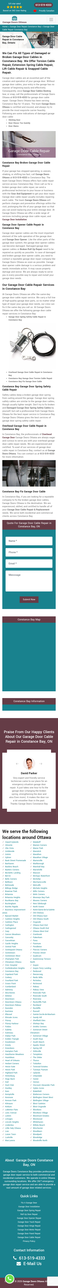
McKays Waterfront (41, 876)
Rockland (37, 1005)
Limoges (9, 1119)
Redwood (37, 971)
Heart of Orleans (12, 1060)
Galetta (8, 1029)
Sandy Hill (37, 1017)
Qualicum (37, 956)
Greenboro (9, 1048)
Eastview (9, 1011)
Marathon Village (40, 857)
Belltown (9, 882)
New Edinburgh (39, 903)
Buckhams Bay (11, 900)
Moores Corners (40, 900)
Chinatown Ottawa (13, 962)
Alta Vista (9, 848)
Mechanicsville (39, 882)
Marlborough (38, 863)
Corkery (8, 977)
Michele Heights (40, 888)
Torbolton (37, 1063)
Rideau (36, 986)
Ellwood (8, 1014)
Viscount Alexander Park (43, 1085)
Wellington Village (41, 1100)
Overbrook (37, 934)
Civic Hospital (11, 965)
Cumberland (10, 986)
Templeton (37, 1054)
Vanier (36, 1079)
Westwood (37, 1119)
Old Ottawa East (40, 916)
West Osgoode (39, 1106)
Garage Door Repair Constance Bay (25, 26)
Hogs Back (10, 1079)
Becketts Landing (12, 872)
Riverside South (40, 995)
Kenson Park (10, 1100)
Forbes (8, 1026)
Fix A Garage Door (29, 1202)
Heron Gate (10, 1066)
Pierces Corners (40, 949)
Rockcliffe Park (39, 1002)
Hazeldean (9, 1057)
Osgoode (37, 922)
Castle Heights (11, 943)
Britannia (9, 894)
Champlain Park (12, 959)
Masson (36, 872)
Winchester (38, 1128)
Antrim (8, 854)
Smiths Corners (40, 1026)
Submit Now (29, 599)
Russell (36, 1011)
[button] (20, 763)
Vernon (36, 1082)
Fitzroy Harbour (11, 1023)
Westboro (37, 1109)
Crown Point (10, 983)
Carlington (9, 925)
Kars (7, 1091)
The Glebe (37, 1057)
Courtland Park (11, 980)
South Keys (38, 1039)
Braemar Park (11, 891)
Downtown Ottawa (13, 1002)
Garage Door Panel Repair (29, 1233)
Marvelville (37, 869)
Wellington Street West (43, 1097)
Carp (7, 931)
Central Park (10, 946)
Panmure (37, 943)
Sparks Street (39, 1045)
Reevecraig (38, 974)
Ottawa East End (40, 925)
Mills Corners (39, 891)
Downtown (9, 999)
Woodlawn (37, 1131)
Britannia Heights (12, 897)
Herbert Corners (12, 1063)
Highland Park (11, 1072)
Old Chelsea (38, 912)
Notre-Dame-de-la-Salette (44, 909)
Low (7, 1131)
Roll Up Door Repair (29, 1214)
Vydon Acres (38, 1088)
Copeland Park (11, 974)
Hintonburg (10, 1075)
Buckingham (10, 903)
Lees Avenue (11, 1112)
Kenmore (9, 1097)
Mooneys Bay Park (41, 897)
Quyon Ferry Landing (42, 968)
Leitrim (8, 1115)
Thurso (36, 1060)
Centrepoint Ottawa (13, 949)
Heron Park (10, 1069)
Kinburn (8, 1106)
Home (5, 26)
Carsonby (9, 937)
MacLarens (10, 1140)
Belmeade (9, 885)
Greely (8, 1045)
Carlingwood (10, 928)
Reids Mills (38, 977)
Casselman (10, 940)
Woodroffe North (40, 1140)
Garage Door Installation (29, 1206)
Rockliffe (37, 1008)
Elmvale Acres (11, 1017)
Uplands (36, 1072)
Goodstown (10, 1042)
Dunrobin (9, 1008)
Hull (7, 1082)
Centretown (10, 952)
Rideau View (38, 989)
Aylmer (8, 857)
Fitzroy (8, 1020)
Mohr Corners (39, 894)
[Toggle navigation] (51, 19)
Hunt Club (9, 1085)
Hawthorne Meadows (14, 1054)
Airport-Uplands (12, 842)
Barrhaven (9, 863)
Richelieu (37, 980)
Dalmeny (9, 989)
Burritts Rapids (11, 906)
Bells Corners (11, 879)
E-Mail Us (32, 1264)
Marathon (37, 854)
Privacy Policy (29, 1241)
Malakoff (37, 842)
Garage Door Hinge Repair (29, 1225)
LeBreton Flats (11, 1109)
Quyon (36, 965)
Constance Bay (11, 971)
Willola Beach (39, 1125)
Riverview (37, 999)
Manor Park (38, 848)
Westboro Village (40, 1112)
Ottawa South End (41, 928)
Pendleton (37, 946)
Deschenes (10, 992)
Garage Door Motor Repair (29, 1229)
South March (38, 1042)
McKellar (37, 879)
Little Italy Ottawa (13, 1128)
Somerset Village (40, 1035)
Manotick (37, 851)
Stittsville (37, 1051)
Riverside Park (39, 992)
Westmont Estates (41, 1115)
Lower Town (10, 1134)
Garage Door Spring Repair (29, 1210)
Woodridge (37, 1137)
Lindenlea (9, 1125)
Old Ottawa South (41, 919)
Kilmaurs (9, 1103)
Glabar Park (10, 1035)
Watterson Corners (41, 1094)
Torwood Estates (40, 1066)
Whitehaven (38, 1122)
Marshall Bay (38, 866)
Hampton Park (11, 1051)
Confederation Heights (15, 968)
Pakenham (37, 937)
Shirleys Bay (38, 1023)
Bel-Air (8, 876)
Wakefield (37, 1091)
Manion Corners (40, 845)
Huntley (8, 1088)
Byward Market (11, 916)
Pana (35, 940)
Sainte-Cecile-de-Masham (44, 1014)
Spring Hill (37, 1048)
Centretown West (12, 956)
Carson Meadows (13, 934)
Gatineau (9, 1032)
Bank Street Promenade (15, 860)
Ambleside (9, 851)
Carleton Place (11, 922)
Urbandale (37, 1075)
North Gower (38, 906)
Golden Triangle (12, 1039)
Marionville (37, 860)
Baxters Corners (12, 869)
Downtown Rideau (13, 1005)
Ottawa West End (40, 931)
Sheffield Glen (39, 1020)
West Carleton (39, 1103)
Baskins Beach (11, 866)
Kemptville (9, 1094)
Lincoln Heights (12, 1122)
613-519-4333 (43, 5)
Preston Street (39, 952)
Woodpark (37, 1134)
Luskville (9, 1137)
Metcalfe (37, 885)
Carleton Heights (12, 919)
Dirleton (8, 995)
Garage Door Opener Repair (29, 1218)
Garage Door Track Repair (29, 1222)
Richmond (37, 983)
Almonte (8, 845)
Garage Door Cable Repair (29, 1237)
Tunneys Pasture (40, 1069)
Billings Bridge (11, 888)
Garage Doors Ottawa (34, 1281)
